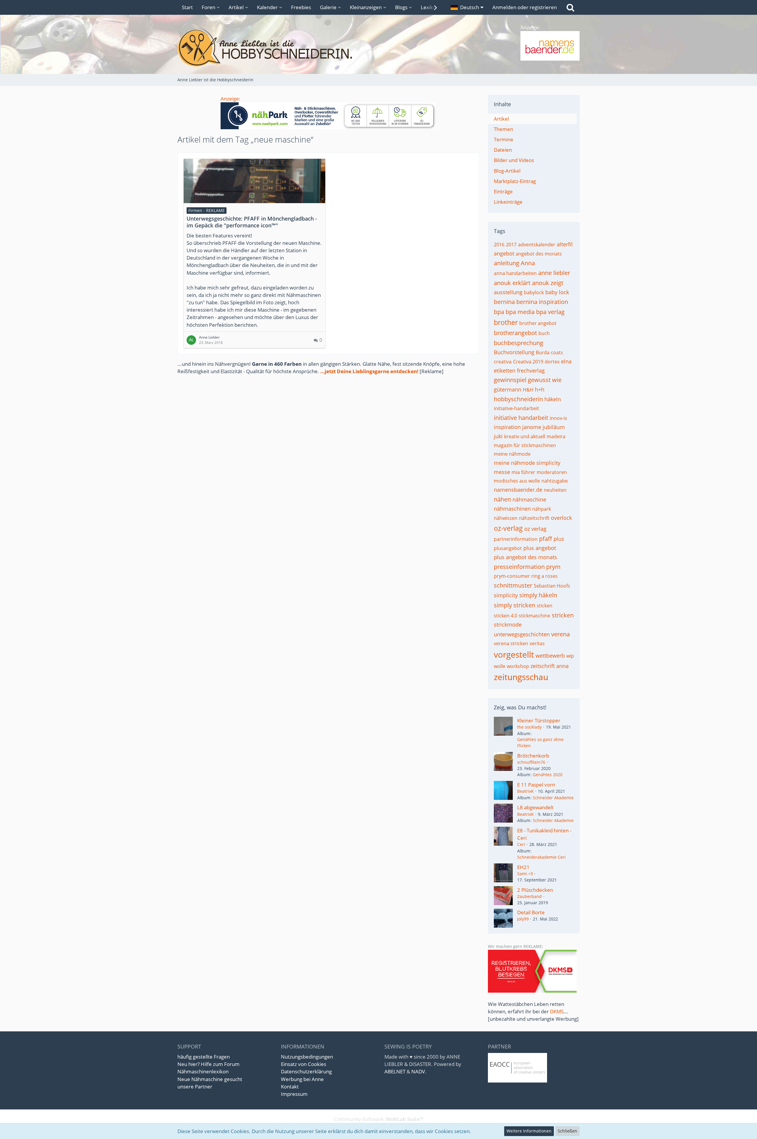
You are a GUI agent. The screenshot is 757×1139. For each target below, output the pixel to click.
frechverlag (531, 370)
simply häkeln (538, 595)
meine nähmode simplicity (527, 462)
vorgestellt (514, 654)
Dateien (503, 149)
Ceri (521, 844)
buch (544, 333)
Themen (503, 129)
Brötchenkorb (533, 755)
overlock (561, 517)
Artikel (501, 118)
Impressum (294, 1094)
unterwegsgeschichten (522, 634)
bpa (499, 312)
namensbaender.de (518, 489)
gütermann (507, 389)
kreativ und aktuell (524, 436)
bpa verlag (550, 312)
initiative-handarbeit (516, 408)
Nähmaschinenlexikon (203, 1071)
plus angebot (539, 547)
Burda (542, 352)
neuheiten (555, 490)
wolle (499, 666)
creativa (503, 361)
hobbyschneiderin (518, 399)
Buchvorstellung (514, 352)
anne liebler (554, 273)
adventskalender (536, 244)
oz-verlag (508, 528)
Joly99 (523, 919)
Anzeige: (230, 98)
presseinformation (519, 567)
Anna (528, 263)
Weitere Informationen (529, 1131)
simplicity (506, 595)
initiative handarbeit (521, 418)
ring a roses (544, 576)
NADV (418, 1071)
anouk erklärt (512, 283)
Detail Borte (531, 912)
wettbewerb (550, 655)
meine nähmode (512, 454)
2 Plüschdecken (535, 889)
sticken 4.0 (505, 615)
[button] (467, 7)
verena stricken (511, 643)
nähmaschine (529, 499)
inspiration (507, 427)
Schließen (567, 1131)
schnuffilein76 (531, 762)
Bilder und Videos (514, 160)
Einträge (503, 191)
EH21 (523, 867)
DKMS (557, 1011)
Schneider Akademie (553, 797)
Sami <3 (525, 873)
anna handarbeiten (515, 273)
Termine (503, 139)
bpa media (520, 312)
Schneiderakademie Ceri (541, 857)
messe (502, 471)
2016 (499, 244)
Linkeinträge (508, 201)
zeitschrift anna (549, 665)
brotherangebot (515, 333)
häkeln (552, 399)
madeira (556, 436)
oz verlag (535, 528)
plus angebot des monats (525, 557)
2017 (511, 244)
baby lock (557, 292)
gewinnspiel (510, 380)
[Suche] (570, 7)
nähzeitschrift (534, 518)
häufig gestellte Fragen (203, 1056)
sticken (544, 605)
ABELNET (394, 1071)
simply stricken (514, 605)
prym (553, 567)
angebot (504, 253)
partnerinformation (516, 539)
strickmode (508, 624)
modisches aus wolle (517, 481)
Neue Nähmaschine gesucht (209, 1079)
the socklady (529, 727)
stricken (563, 615)
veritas (537, 643)
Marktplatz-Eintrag (515, 181)
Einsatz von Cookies (303, 1064)
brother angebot (538, 323)
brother (506, 322)
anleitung (506, 263)
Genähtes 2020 (547, 774)
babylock (534, 292)
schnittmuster (513, 585)
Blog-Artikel (507, 170)
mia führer (523, 472)
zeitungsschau (521, 676)
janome (531, 427)
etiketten (504, 370)
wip (570, 656)
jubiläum (554, 427)
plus (559, 538)
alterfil (565, 244)
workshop (518, 666)
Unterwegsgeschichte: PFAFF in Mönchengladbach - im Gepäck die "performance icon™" (252, 222)
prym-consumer (512, 576)
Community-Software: (378, 1119)
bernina (504, 302)
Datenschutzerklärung (306, 1071)
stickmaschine (534, 615)
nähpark (541, 509)
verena (560, 634)
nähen (502, 499)
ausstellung (508, 292)
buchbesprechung (518, 343)
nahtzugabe (554, 481)
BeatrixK (525, 791)
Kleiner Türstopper (538, 720)
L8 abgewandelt (535, 807)
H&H (528, 389)
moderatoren (552, 472)
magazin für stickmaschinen (525, 445)
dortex (552, 361)
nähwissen (505, 518)
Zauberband (529, 896)
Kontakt (290, 1086)
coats (557, 352)
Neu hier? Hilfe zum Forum (208, 1064)
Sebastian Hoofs (552, 586)
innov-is (558, 418)
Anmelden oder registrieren (524, 7)
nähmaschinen (512, 508)
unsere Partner (194, 1086)
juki (498, 436)
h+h (539, 389)
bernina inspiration (542, 302)
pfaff (545, 539)
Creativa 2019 (528, 361)
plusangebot (508, 548)
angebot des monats (539, 253)
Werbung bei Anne (302, 1079)
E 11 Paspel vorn (536, 784)
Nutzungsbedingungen (307, 1056)
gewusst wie (545, 380)
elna (566, 361)
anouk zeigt (547, 283)
